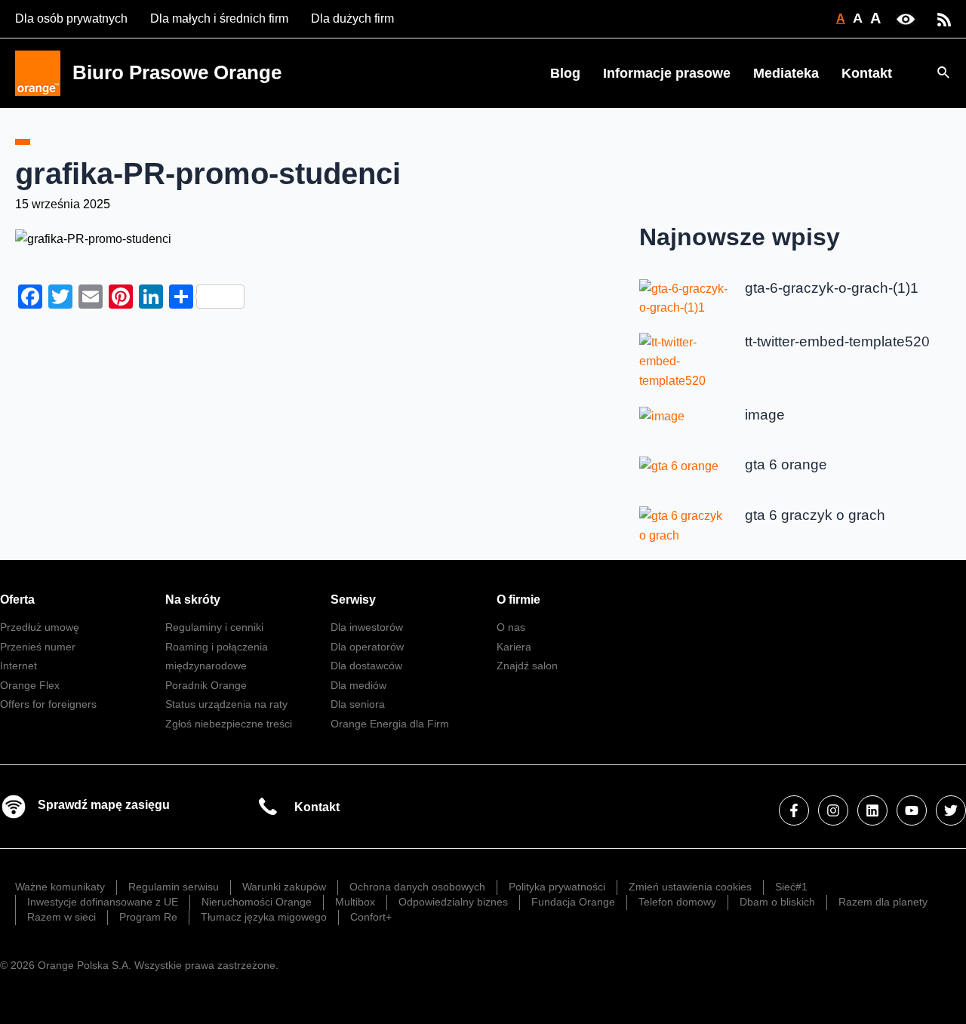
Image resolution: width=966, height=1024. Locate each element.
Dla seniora (358, 704)
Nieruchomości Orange (257, 902)
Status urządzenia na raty (226, 704)
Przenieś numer (37, 647)
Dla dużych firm (352, 18)
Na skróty (192, 599)
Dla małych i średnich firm (219, 18)
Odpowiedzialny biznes (453, 902)
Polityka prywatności (557, 887)
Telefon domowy (677, 902)
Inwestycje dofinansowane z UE (102, 902)
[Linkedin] (872, 810)
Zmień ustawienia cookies (690, 887)
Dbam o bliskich (777, 902)
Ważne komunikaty (60, 887)
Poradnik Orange (206, 685)
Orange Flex (30, 685)
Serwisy (353, 599)
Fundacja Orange (573, 902)
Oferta (17, 599)
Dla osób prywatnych (71, 18)
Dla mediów (358, 685)
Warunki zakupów (284, 887)
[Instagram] (833, 810)
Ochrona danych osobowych (417, 887)
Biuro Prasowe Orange (176, 72)
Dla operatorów (367, 647)
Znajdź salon (527, 666)
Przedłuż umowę (39, 627)
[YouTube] (912, 810)
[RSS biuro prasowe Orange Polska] (944, 18)
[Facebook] (794, 810)
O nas (511, 627)
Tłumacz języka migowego (264, 917)
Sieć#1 (791, 887)
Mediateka (786, 73)
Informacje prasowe (667, 73)
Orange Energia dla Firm (390, 724)
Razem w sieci (61, 917)
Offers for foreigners (48, 704)
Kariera (514, 647)
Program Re (148, 917)
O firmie (518, 599)
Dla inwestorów (367, 627)
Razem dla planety (883, 902)
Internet (18, 666)
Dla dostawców (366, 666)
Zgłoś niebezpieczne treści (228, 724)
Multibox (355, 902)
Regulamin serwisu (173, 887)
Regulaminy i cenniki (214, 627)
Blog (565, 73)
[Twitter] (951, 810)
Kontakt (866, 73)
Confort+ (371, 917)
